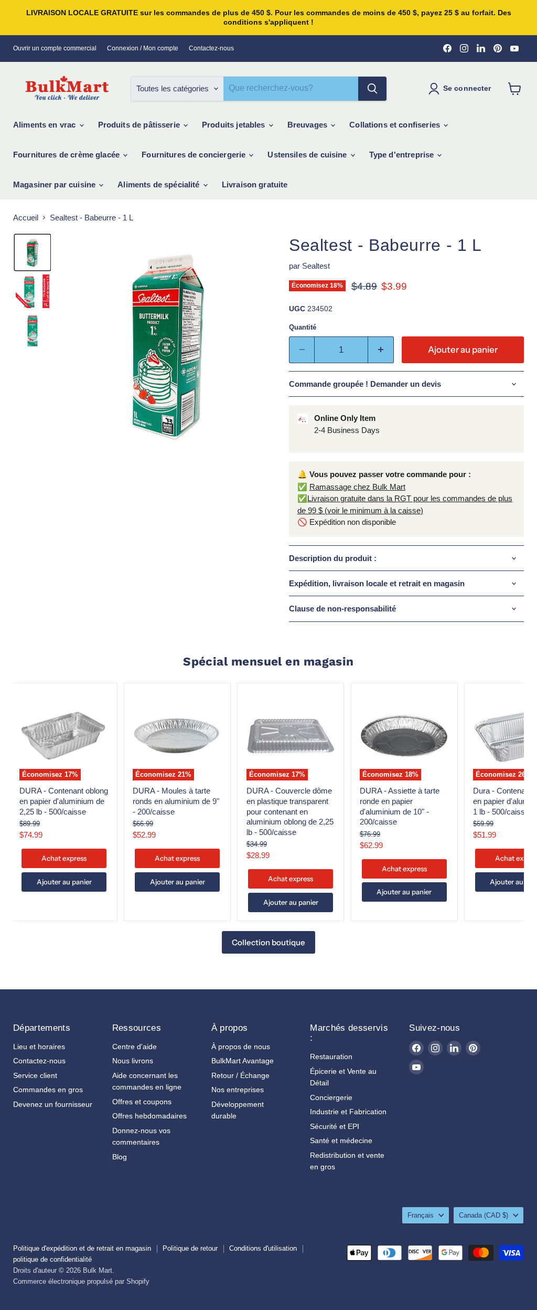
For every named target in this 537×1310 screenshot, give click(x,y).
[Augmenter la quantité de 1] (381, 349)
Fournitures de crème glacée (67, 154)
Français (420, 1215)
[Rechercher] (372, 89)
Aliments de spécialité (159, 184)
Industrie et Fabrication (348, 1111)
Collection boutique (268, 942)
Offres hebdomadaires (149, 1116)
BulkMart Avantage (242, 1061)
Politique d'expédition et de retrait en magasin (82, 1248)
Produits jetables (234, 124)
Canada (483, 1215)
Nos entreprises (237, 1089)
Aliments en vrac (45, 124)
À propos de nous (240, 1046)
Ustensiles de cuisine (308, 154)
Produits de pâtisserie (140, 124)
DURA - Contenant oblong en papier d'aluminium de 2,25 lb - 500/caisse (63, 801)
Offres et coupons (141, 1101)
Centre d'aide (134, 1046)
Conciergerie (331, 1097)
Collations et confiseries (395, 124)
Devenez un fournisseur (52, 1104)
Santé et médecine (341, 1140)
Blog (119, 1157)
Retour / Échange (240, 1075)
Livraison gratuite (255, 184)
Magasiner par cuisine (55, 184)
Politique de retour (190, 1248)
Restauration (331, 1056)
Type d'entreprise (402, 154)
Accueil (25, 217)
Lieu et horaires (39, 1046)
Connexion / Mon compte (142, 48)
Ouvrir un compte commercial (54, 48)
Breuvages (308, 124)
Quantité (302, 327)
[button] (32, 252)
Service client (35, 1075)
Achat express (64, 858)
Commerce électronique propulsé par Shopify (81, 1281)
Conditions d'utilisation (263, 1248)
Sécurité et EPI (334, 1126)
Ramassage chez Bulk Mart (357, 486)
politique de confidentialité (52, 1259)
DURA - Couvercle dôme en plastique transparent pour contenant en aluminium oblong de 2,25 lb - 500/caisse (290, 811)
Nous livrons (132, 1061)
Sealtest (316, 265)
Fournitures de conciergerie (195, 154)
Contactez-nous (211, 48)
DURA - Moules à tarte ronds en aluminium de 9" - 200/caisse (176, 801)
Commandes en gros (48, 1089)
